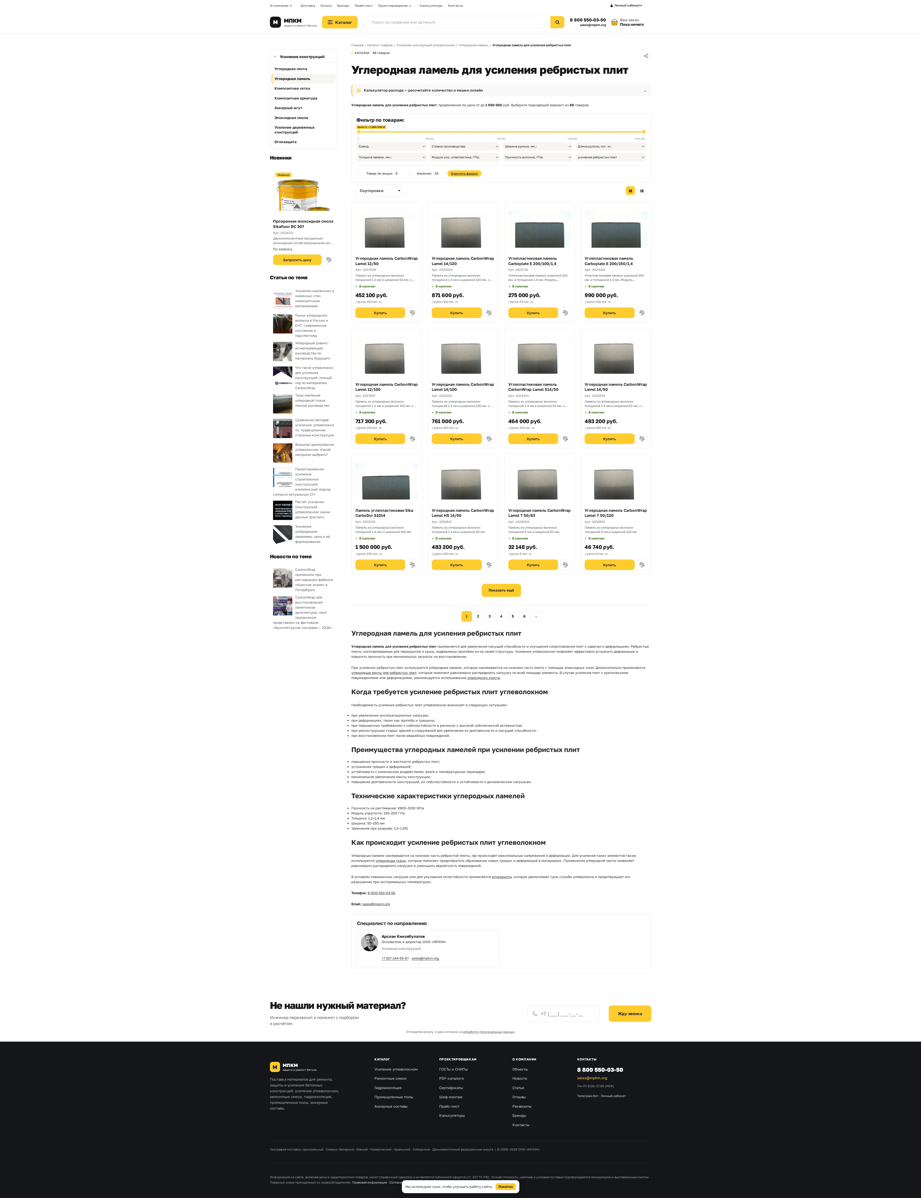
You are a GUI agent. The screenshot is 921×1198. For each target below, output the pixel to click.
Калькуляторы (431, 5)
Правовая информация (369, 1182)
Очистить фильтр (464, 173)
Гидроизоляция (388, 1087)
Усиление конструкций (302, 56)
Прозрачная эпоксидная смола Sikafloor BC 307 (303, 224)
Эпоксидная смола (291, 117)
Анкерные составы (391, 1106)
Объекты (520, 1069)
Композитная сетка (292, 88)
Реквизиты (522, 1106)
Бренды (343, 5)
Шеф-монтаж (451, 1097)
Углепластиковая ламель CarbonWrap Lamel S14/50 (533, 387)
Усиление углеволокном (396, 1069)
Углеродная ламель (292, 78)
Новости (519, 1078)
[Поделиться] (646, 56)
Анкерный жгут (288, 108)
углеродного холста (483, 678)
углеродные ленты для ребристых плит (384, 673)
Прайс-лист (364, 5)
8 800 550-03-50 (588, 19)
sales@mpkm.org (593, 25)
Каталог (382, 1059)
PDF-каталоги (451, 1078)
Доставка (307, 5)
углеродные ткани (391, 861)
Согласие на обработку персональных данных (424, 1182)
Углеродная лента (290, 69)
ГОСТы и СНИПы (453, 1069)
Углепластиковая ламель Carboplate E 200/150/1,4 (609, 261)
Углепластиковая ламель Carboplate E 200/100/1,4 (532, 261)
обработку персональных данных (488, 1032)
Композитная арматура (295, 98)
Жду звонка (630, 1013)
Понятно (505, 1187)
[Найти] (557, 22)
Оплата (326, 5)
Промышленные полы (393, 1097)
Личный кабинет (627, 5)
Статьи (518, 1087)
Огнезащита (285, 142)
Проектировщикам (393, 5)
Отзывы (519, 1097)
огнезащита (502, 877)
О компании (279, 5)
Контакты (455, 5)
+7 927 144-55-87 (395, 958)
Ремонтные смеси (390, 1078)
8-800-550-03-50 (381, 893)
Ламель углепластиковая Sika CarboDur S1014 (384, 513)
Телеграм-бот (587, 1096)
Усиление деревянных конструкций (294, 129)
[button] (329, 259)
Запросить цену (297, 260)
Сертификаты (451, 1087)
